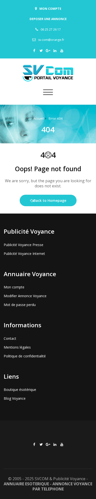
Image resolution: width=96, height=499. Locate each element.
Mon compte (14, 287)
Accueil (38, 118)
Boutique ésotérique (20, 389)
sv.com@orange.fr (51, 40)
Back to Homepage (49, 200)
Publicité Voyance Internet (24, 253)
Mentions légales (17, 347)
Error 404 (56, 118)
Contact (10, 338)
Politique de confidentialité (25, 356)
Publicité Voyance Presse (23, 244)
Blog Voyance (15, 398)
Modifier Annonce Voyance (25, 296)
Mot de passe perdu (20, 304)
